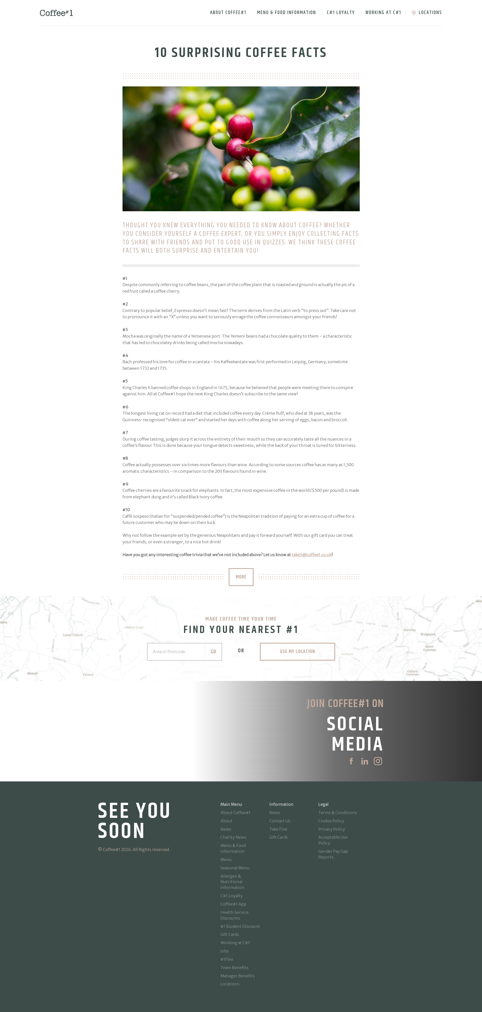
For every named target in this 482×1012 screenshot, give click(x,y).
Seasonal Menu (235, 867)
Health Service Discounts (234, 915)
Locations (430, 13)
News (225, 829)
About (226, 820)
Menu (226, 859)
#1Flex (226, 959)
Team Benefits (234, 967)
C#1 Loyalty (341, 13)
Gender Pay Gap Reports (333, 854)
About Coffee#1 (228, 13)
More (241, 577)
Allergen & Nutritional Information (232, 882)
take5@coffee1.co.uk (312, 554)
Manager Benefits (237, 975)
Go (213, 651)
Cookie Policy (331, 820)
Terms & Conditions (337, 812)
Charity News (233, 837)
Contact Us (279, 820)
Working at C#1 (383, 13)
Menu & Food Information (286, 13)
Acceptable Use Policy (333, 840)
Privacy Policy (331, 829)
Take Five (278, 829)
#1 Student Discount (240, 926)
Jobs (224, 950)
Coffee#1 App (233, 904)
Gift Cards (229, 934)
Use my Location (297, 652)
